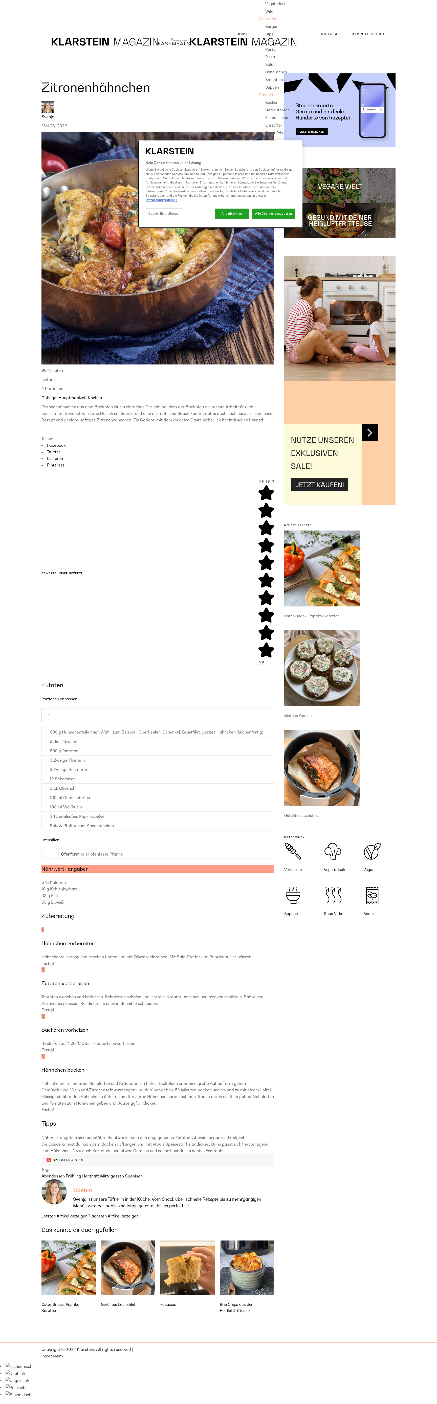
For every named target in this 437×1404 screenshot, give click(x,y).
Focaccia (168, 1304)
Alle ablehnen (232, 213)
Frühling (74, 1175)
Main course (57, 11)
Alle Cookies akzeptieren (273, 213)
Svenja (47, 116)
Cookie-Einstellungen (164, 213)
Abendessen (53, 1175)
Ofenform (70, 854)
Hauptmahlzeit (73, 397)
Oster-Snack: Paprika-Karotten (312, 616)
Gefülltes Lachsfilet (118, 1304)
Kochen (95, 397)
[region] (220, 184)
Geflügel (49, 397)
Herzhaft (91, 1175)
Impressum (52, 1355)
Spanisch (134, 1175)
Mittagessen (112, 1175)
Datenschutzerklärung (161, 200)
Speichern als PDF (68, 1160)
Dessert (53, 19)
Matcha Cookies (299, 715)
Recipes (49, 3)
